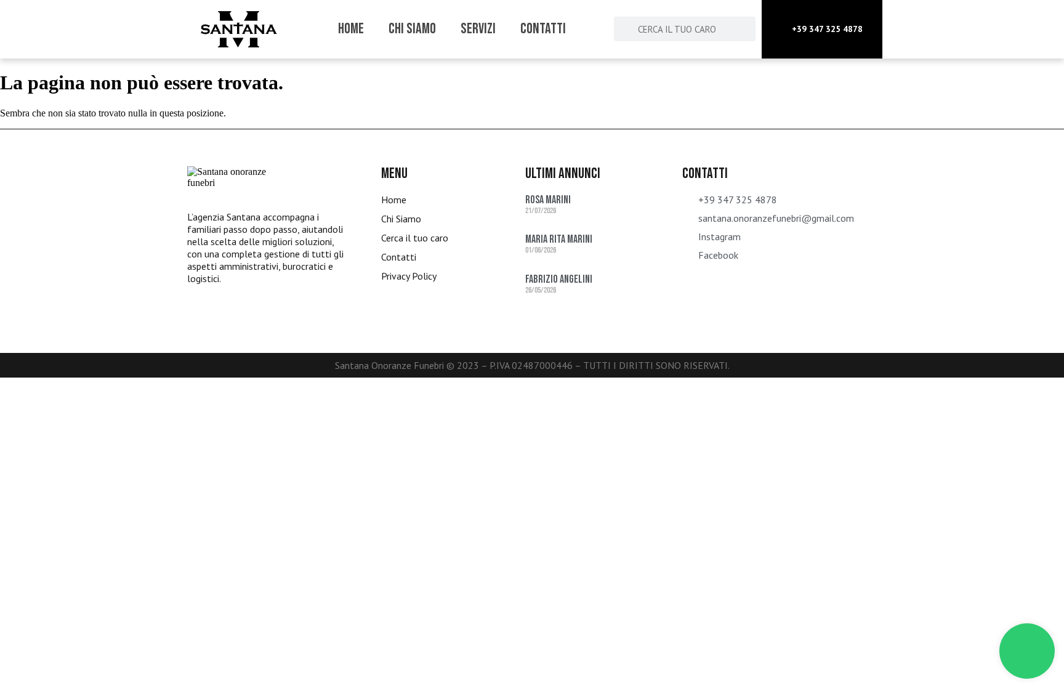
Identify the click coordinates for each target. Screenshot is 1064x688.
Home (351, 29)
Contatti (543, 29)
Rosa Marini (548, 199)
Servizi (478, 29)
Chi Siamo (412, 29)
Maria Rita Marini (558, 239)
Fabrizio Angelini (558, 279)
